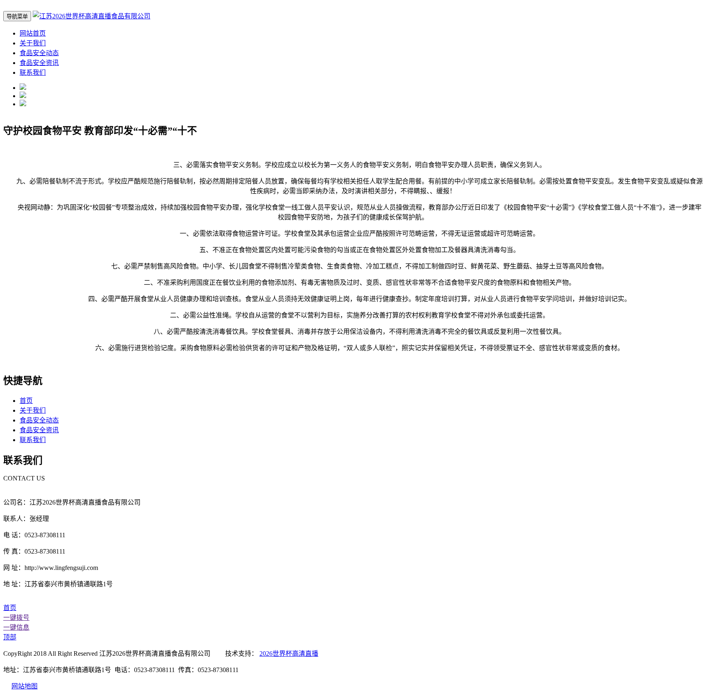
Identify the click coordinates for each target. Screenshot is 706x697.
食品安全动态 (39, 52)
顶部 (9, 637)
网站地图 (24, 686)
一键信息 (16, 627)
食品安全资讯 (39, 62)
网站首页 (33, 33)
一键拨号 (16, 617)
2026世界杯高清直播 (288, 653)
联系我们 (33, 72)
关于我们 (33, 43)
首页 (26, 400)
